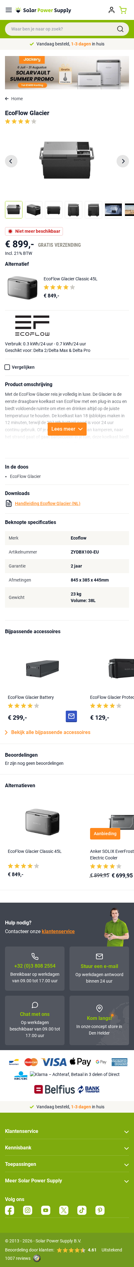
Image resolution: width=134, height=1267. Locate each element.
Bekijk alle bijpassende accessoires (50, 732)
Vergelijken (23, 367)
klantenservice (58, 931)
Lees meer (63, 429)
